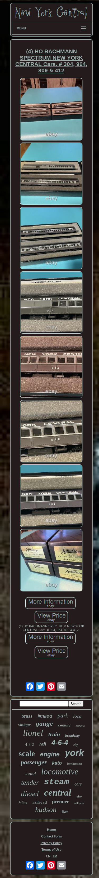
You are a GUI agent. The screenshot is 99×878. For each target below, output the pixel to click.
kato (57, 763)
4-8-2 (29, 744)
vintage (24, 724)
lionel (33, 733)
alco (79, 796)
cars (78, 784)
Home (51, 830)
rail (42, 744)
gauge (44, 723)
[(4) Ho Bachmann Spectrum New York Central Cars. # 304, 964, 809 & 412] (51, 109)
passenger (34, 762)
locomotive (59, 771)
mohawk (80, 725)
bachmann (74, 764)
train (54, 734)
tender (30, 782)
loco (77, 716)
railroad (39, 802)
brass (26, 716)
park (63, 715)
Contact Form (51, 836)
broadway (72, 736)
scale (27, 753)
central (57, 792)
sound (30, 773)
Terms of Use (51, 850)
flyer (65, 812)
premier (60, 801)
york (74, 753)
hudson (45, 809)
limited (45, 716)
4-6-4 (59, 743)
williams (79, 803)
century (64, 725)
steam (56, 782)
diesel (30, 793)
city (75, 745)
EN (48, 856)
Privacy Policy (51, 843)
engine (50, 754)
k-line (23, 802)
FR (55, 856)
